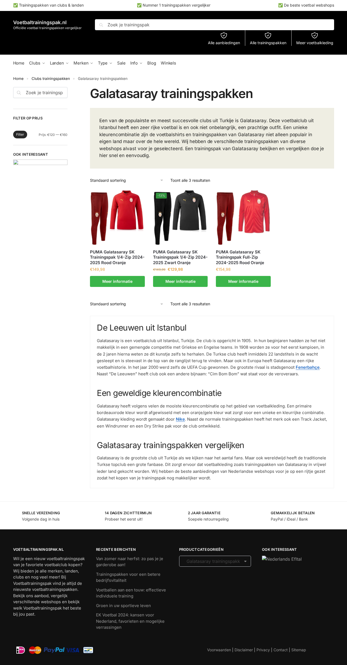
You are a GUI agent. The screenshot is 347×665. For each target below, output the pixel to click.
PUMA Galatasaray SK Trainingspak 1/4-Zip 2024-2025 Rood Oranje (117, 257)
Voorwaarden (219, 649)
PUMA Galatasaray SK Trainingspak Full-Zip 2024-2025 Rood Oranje (240, 257)
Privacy (263, 649)
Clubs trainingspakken (51, 78)
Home (18, 78)
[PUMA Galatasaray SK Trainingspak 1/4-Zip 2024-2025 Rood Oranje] (117, 217)
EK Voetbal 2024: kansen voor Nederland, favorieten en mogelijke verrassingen (130, 621)
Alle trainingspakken (268, 42)
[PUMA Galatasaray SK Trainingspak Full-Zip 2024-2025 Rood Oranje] (243, 217)
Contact (280, 649)
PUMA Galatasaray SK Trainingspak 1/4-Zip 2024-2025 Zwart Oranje (180, 257)
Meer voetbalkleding (314, 42)
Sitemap (298, 649)
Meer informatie (117, 281)
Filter (20, 134)
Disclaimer (244, 649)
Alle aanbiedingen (224, 42)
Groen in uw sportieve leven (123, 605)
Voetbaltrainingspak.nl (40, 22)
